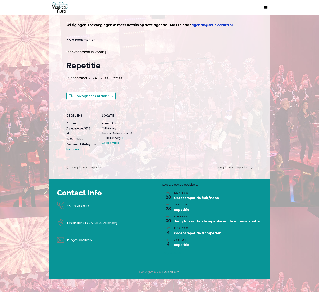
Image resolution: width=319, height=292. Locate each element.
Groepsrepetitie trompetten (198, 233)
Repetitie (181, 209)
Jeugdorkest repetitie (86, 167)
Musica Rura (171, 272)
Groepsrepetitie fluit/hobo (196, 197)
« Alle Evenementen (80, 40)
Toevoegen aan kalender (92, 96)
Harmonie (72, 149)
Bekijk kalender (171, 253)
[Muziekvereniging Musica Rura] (60, 7)
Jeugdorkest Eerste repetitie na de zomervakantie (217, 221)
